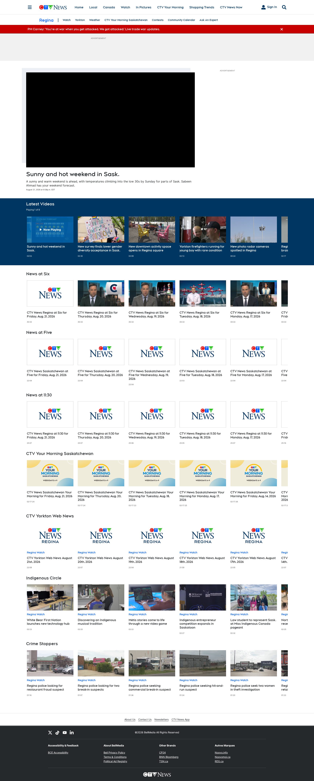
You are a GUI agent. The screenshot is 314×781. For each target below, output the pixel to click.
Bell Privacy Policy (114, 752)
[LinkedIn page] (72, 732)
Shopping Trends (201, 7)
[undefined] (50, 236)
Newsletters (161, 719)
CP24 (162, 752)
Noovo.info (221, 752)
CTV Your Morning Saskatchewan (126, 20)
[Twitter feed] (50, 732)
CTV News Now (231, 7)
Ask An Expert (209, 20)
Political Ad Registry (115, 761)
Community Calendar (181, 20)
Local (93, 7)
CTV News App (181, 719)
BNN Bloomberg (168, 756)
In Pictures (143, 7)
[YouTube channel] (65, 732)
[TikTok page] (57, 732)
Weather (94, 20)
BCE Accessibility (58, 752)
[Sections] (29, 7)
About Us (129, 719)
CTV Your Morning (170, 7)
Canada (109, 7)
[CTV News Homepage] (53, 7)
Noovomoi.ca (222, 756)
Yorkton (80, 20)
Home (79, 7)
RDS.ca (219, 761)
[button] (280, 237)
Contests (158, 20)
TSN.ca (163, 761)
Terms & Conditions (115, 756)
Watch (125, 7)
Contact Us (145, 719)
